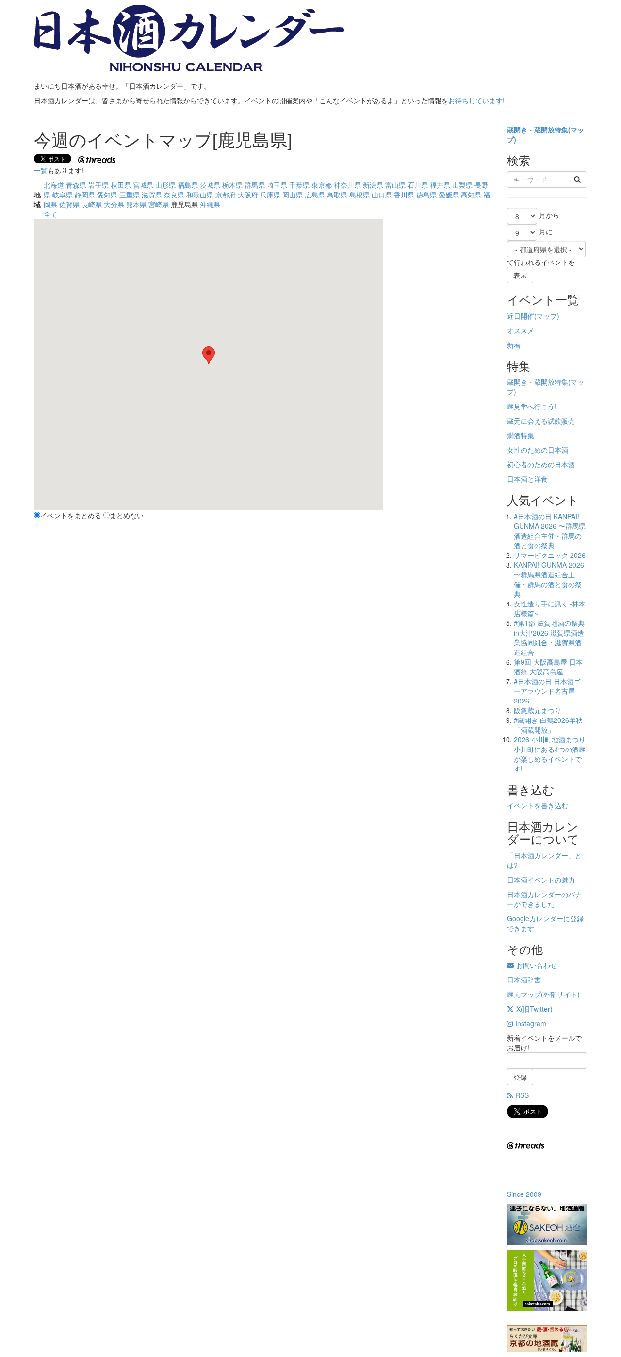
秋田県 (121, 185)
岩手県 (98, 185)
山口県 (382, 194)
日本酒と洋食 (527, 479)
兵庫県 (270, 194)
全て (50, 214)
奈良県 (174, 194)
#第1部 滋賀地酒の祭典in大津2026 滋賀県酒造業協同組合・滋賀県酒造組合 (549, 637)
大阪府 (248, 194)
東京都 (321, 185)
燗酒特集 (520, 435)
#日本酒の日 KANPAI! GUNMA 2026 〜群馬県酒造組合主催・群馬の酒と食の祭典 (550, 530)
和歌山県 (199, 194)
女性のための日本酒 (537, 450)
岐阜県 (62, 194)
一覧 (41, 170)
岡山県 (292, 194)
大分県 (114, 204)
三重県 (129, 194)
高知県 (471, 194)
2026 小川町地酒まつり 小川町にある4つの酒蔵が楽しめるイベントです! (550, 754)
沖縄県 (210, 204)
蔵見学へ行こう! (531, 406)
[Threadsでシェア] (97, 158)
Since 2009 (524, 1194)
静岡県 (85, 194)
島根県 (359, 194)
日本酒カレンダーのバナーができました (544, 899)
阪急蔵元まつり (537, 710)
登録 (520, 1077)
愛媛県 (449, 194)
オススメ (520, 330)
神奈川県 (347, 185)
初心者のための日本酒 (541, 464)
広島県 (315, 194)
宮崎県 (158, 204)
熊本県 (136, 204)
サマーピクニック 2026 (550, 555)
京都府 (225, 194)
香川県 (404, 194)
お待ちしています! (476, 100)
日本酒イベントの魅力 (541, 879)
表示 (520, 275)
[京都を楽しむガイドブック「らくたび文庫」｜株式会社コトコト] (547, 1338)
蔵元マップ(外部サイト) (543, 994)
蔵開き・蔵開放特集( (539, 129)
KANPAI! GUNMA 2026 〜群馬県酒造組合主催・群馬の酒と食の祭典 (549, 579)
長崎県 (92, 204)
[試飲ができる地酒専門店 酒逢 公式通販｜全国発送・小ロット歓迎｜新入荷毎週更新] (547, 1224)
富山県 (395, 185)
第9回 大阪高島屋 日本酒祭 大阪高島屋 (548, 666)
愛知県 (107, 194)
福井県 (440, 185)
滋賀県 (152, 194)
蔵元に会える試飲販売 (541, 420)
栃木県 (232, 185)
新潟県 (373, 185)
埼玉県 (277, 185)
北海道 (54, 185)
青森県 (76, 185)
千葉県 (299, 185)
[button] (208, 355)
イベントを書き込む (537, 805)
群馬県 (255, 185)
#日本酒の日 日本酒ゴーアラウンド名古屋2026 (547, 690)
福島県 (188, 185)
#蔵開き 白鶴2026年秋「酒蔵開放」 (548, 725)
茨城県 (210, 185)
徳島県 (426, 194)
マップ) (548, 316)
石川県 (418, 185)
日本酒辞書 (524, 979)
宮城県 (143, 185)
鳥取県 (337, 194)
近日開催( (522, 316)
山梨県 (462, 185)
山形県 (165, 185)
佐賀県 (69, 204)
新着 (514, 345)
